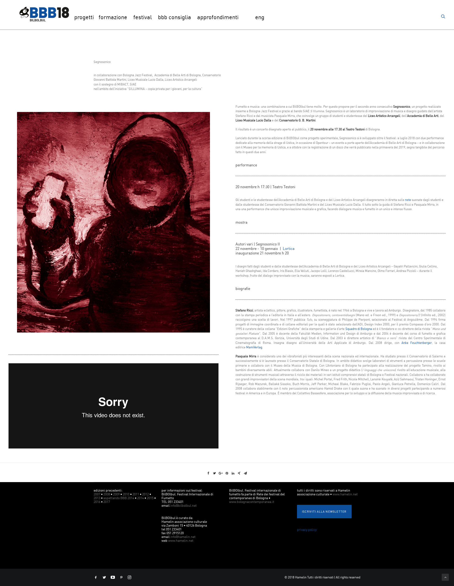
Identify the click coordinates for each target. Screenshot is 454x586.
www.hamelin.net (180, 540)
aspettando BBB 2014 (118, 498)
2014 (140, 498)
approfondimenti (218, 17)
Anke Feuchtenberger (417, 343)
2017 (106, 502)
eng (259, 17)
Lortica (289, 248)
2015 (150, 498)
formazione (113, 17)
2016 (97, 502)
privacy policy (307, 530)
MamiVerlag (254, 347)
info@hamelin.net (183, 537)
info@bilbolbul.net (183, 505)
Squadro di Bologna (358, 329)
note (408, 200)
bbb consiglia (174, 17)
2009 (116, 494)
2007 (97, 494)
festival (142, 17)
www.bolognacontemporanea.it (251, 502)
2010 (126, 494)
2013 (97, 498)
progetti (84, 17)
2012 (145, 494)
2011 (135, 494)
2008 (106, 494)
